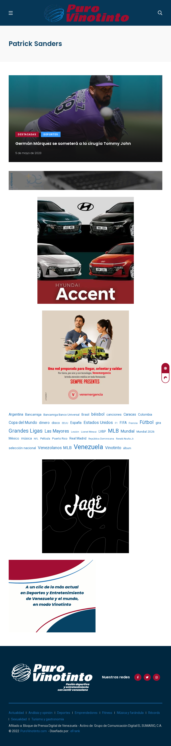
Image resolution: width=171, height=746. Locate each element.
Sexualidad (19, 719)
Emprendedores (86, 713)
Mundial (127, 431)
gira (158, 423)
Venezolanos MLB (55, 447)
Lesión (75, 431)
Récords (154, 713)
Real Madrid (77, 438)
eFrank (75, 731)
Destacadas (27, 134)
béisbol (97, 414)
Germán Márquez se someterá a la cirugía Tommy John (73, 143)
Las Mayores (57, 431)
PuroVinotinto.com (33, 731)
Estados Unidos (98, 422)
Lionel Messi (89, 431)
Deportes (50, 134)
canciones (114, 415)
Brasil (85, 414)
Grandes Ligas (26, 431)
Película (45, 438)
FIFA (123, 423)
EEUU (65, 423)
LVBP (102, 431)
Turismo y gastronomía (47, 719)
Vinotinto (113, 447)
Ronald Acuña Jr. (125, 438)
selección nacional (22, 448)
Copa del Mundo (23, 422)
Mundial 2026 (145, 431)
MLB (113, 431)
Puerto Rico (59, 438)
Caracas (130, 414)
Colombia (145, 415)
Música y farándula (130, 713)
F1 (116, 423)
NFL (36, 438)
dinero (44, 423)
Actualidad (16, 713)
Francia (133, 423)
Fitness (107, 713)
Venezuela (88, 447)
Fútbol (147, 422)
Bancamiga (33, 415)
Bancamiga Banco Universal (61, 414)
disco (56, 423)
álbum (127, 448)
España (75, 423)
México (14, 438)
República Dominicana (101, 438)
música (26, 438)
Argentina (16, 414)
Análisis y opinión (40, 713)
